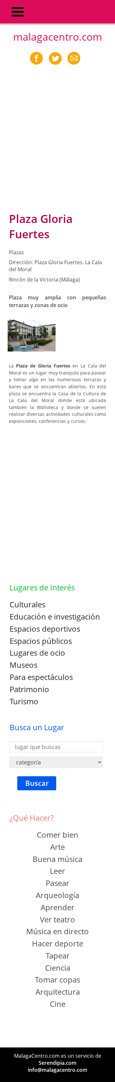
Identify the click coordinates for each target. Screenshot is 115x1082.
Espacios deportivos (45, 628)
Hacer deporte (57, 943)
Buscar (37, 783)
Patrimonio (29, 689)
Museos (23, 664)
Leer (57, 870)
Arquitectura (57, 991)
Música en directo (57, 931)
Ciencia (57, 967)
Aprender (57, 907)
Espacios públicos (41, 641)
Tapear (58, 955)
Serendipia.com (57, 1062)
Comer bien (57, 834)
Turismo (24, 701)
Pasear (57, 883)
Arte (57, 846)
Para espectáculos (41, 677)
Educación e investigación (55, 616)
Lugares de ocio (37, 652)
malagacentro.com (57, 36)
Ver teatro (57, 919)
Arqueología (57, 895)
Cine (57, 1004)
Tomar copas (57, 979)
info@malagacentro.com (57, 1069)
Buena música (57, 859)
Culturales (27, 604)
